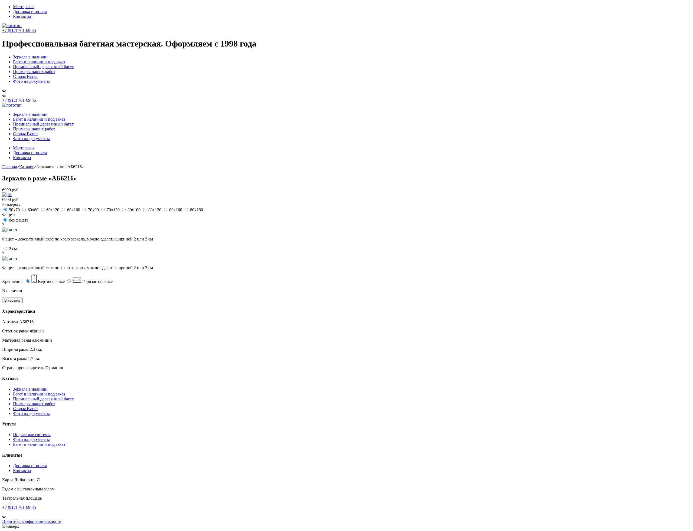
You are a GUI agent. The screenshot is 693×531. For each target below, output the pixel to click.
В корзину (12, 300)
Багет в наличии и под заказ (39, 62)
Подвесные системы (32, 434)
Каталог (26, 166)
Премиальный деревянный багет (43, 66)
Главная (9, 166)
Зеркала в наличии (30, 57)
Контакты (22, 16)
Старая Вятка (25, 76)
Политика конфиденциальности (31, 521)
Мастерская (23, 6)
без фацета (77, 229)
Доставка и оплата (30, 11)
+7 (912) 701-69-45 (19, 30)
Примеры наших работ (34, 71)
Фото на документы (31, 81)
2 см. (77, 258)
